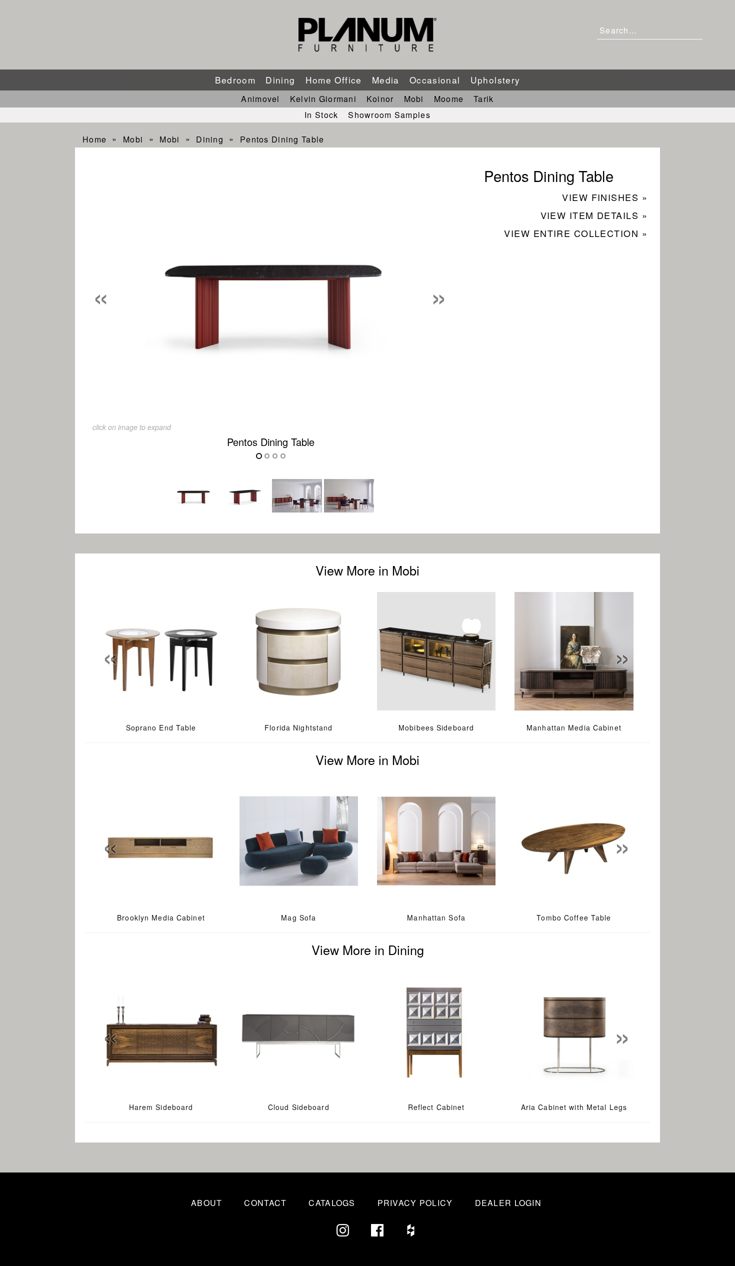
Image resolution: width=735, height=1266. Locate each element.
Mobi (414, 98)
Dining (280, 80)
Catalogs (331, 1202)
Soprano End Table (161, 727)
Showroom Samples (389, 114)
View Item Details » (594, 215)
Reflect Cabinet (436, 1107)
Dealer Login (508, 1202)
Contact (265, 1202)
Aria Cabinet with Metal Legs (574, 1107)
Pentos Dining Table (282, 139)
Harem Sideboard (161, 1107)
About (206, 1202)
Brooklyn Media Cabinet (161, 917)
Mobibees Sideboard (436, 727)
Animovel (260, 98)
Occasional (435, 80)
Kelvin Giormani (323, 98)
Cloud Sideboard (299, 1107)
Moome (449, 98)
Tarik (484, 98)
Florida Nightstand (298, 727)
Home (94, 139)
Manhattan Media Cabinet (574, 727)
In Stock (321, 114)
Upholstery (495, 80)
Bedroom (235, 80)
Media (386, 80)
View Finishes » (605, 197)
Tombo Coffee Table (573, 917)
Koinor (380, 98)
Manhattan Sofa (436, 917)
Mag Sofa (298, 917)
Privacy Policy (415, 1202)
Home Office (334, 80)
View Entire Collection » (576, 233)
